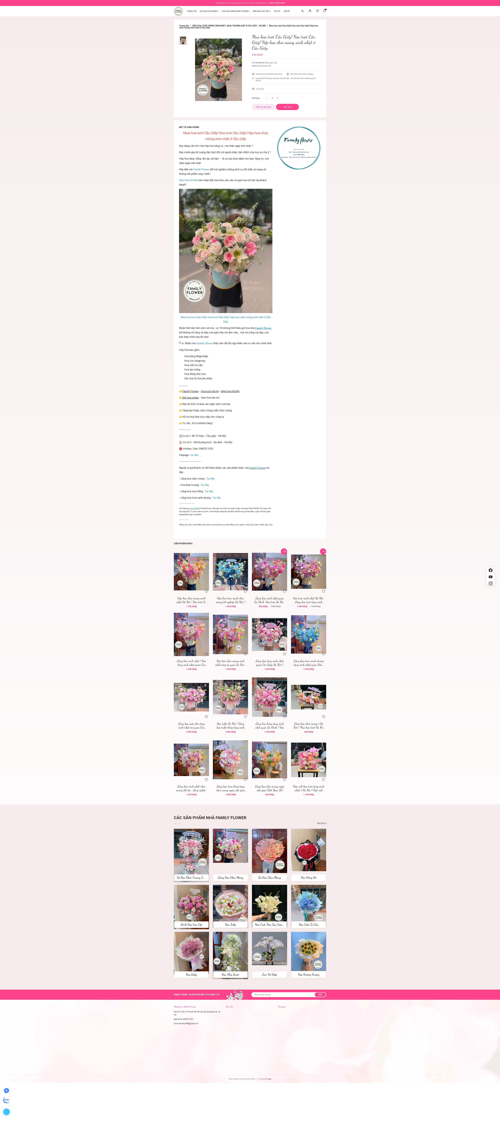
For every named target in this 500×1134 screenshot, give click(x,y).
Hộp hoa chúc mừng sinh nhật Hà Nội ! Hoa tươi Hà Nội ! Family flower (191, 600)
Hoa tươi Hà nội (210, 391)
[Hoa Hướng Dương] (308, 951)
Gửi (320, 994)
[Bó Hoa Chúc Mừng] (269, 851)
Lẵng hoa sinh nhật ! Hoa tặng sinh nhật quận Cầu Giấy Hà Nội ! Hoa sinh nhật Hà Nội (191, 663)
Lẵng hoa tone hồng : (197, 491)
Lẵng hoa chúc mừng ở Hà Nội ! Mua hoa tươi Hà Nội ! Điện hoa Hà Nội (308, 725)
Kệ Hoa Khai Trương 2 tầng (193, 877)
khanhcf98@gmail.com (188, 1023)
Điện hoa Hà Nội (230, 391)
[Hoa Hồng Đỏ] (308, 850)
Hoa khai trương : (195, 485)
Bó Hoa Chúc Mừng (269, 877)
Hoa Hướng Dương (308, 974)
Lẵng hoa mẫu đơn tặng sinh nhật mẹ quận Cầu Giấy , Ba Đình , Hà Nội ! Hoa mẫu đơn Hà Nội (191, 725)
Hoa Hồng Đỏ (308, 877)
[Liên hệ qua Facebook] (6, 1091)
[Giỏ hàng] (324, 11)
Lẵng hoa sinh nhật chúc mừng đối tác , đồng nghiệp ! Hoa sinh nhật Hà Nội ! (191, 788)
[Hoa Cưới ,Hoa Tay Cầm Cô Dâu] (269, 906)
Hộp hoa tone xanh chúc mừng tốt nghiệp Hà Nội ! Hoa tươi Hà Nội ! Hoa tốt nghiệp (230, 600)
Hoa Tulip (230, 924)
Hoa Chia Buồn (230, 974)
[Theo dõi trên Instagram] (490, 583)
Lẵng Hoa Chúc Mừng (230, 877)
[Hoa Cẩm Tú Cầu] (308, 906)
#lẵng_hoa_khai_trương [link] (207, 525)
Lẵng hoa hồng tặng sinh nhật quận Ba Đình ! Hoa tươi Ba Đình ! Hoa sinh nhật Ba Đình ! (269, 725)
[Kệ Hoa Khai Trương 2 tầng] (191, 855)
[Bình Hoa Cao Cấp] (191, 907)
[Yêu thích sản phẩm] (317, 11)
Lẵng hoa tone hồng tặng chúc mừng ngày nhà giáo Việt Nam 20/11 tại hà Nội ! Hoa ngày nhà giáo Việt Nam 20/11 (230, 788)
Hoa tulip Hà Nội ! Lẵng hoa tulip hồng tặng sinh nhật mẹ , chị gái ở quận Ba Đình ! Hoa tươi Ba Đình (230, 725)
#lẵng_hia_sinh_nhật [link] (188, 525)
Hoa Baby (191, 974)
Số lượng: (256, 98)
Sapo (269, 1079)
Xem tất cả (321, 823)
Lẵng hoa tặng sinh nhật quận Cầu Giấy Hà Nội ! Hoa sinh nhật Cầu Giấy (269, 663)
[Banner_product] (298, 148)
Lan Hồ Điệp (269, 974)
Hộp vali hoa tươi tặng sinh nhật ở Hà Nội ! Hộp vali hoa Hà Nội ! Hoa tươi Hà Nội (308, 788)
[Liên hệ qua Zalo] (6, 1100)
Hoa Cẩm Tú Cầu (308, 924)
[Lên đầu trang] (490, 591)
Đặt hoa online (190, 397)
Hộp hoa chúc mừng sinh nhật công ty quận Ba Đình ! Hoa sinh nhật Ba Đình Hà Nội (230, 663)
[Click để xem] (218, 70)
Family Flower (190, 391)
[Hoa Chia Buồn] (230, 955)
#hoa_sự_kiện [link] (223, 525)
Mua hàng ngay (277, 3)
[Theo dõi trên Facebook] (490, 570)
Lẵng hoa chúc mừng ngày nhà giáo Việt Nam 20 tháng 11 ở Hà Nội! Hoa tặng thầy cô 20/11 (269, 788)
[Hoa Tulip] (230, 906)
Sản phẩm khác (183, 543)
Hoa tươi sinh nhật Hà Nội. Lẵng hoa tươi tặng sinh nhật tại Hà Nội (308, 600)
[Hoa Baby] (191, 953)
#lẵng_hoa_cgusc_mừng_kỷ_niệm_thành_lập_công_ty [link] (253, 525)
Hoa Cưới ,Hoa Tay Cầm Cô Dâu (273, 924)
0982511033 (188, 1019)
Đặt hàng (192, 572)
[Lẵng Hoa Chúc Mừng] (230, 845)
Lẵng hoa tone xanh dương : (201, 497)
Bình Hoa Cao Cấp (191, 924)
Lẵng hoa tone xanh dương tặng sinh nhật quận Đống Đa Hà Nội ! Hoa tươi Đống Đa (308, 663)
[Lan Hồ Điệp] (269, 948)
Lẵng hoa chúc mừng (192, 478)
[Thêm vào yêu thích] (258, 89)
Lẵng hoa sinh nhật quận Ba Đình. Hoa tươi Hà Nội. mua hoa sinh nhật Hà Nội (269, 600)
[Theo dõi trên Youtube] (490, 577)
